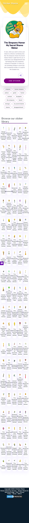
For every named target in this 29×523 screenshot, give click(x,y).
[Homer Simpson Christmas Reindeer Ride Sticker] (20, 344)
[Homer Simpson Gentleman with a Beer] (25, 168)
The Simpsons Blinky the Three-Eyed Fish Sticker (3, 331)
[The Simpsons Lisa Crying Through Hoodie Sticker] (20, 200)
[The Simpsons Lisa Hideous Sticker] (20, 236)
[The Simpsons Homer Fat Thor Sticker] (25, 307)
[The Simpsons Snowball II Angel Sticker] (14, 460)
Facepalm (19, 96)
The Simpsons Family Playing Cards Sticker (9, 313)
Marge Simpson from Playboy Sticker (3, 401)
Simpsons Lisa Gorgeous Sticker (14, 190)
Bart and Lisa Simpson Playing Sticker (20, 451)
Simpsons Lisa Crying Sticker (20, 467)
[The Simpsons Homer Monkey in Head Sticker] (20, 394)
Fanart (20, 100)
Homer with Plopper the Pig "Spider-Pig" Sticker (3, 156)
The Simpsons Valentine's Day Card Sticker (25, 419)
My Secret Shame (19, 104)
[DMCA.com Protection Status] (14, 498)
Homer (22, 93)
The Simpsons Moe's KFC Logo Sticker (25, 366)
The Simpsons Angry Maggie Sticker (14, 260)
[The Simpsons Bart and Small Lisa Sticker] (14, 219)
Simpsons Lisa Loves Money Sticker (14, 435)
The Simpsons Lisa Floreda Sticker (9, 175)
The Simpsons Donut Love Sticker (3, 435)
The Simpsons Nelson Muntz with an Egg (14, 296)
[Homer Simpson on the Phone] (25, 236)
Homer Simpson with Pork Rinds (3, 226)
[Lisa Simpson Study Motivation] (3, 253)
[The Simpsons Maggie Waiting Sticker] (14, 307)
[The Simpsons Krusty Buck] (14, 129)
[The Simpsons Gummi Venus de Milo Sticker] (9, 271)
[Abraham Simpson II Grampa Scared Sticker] (9, 444)
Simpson (7, 89)
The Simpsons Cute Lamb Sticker (25, 157)
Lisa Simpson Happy (3, 351)
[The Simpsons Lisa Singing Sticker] (20, 147)
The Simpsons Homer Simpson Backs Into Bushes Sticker (9, 296)
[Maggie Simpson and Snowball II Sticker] (14, 444)
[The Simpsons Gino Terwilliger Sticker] (3, 201)
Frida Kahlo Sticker (9, 401)
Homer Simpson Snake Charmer (3, 297)
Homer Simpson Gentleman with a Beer (25, 175)
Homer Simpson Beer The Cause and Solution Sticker (25, 331)
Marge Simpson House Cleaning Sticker (25, 190)
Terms (14, 494)
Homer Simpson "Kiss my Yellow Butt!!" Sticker (25, 226)
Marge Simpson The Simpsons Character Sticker (3, 135)
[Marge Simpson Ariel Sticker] (9, 344)
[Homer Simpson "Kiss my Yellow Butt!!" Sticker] (25, 219)
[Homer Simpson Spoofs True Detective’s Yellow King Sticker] (9, 200)
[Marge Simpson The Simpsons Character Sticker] (3, 128)
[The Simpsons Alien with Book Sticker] (25, 444)
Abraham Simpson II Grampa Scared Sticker (9, 450)
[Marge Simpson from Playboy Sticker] (3, 394)
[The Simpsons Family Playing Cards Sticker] (9, 307)
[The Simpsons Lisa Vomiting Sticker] (14, 236)
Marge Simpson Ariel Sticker (9, 351)
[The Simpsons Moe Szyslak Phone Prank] (25, 428)
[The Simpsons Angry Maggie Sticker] (14, 252)
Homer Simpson (19, 89)
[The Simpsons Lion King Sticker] (9, 220)
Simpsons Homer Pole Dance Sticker (9, 136)
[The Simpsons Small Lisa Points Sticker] (25, 288)
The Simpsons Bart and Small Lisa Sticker (14, 226)
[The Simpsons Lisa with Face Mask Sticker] (3, 168)
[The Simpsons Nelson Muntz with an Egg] (14, 288)
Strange (7, 104)
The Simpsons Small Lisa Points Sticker (25, 296)
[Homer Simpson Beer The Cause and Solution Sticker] (25, 323)
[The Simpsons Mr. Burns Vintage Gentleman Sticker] (3, 375)
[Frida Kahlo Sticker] (9, 395)
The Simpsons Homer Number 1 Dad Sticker (14, 277)
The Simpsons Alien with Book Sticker (25, 450)
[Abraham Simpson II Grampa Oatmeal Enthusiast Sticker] (14, 412)
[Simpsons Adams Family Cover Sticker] (20, 220)
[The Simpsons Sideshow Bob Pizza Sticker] (20, 324)
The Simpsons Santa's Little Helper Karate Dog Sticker (20, 383)
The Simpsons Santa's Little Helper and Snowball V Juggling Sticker (9, 155)
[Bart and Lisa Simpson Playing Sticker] (20, 444)
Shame (8, 107)
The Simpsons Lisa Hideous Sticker (20, 243)
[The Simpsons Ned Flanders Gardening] (25, 201)
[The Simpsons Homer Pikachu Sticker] (9, 324)
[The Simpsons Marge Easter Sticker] (14, 168)
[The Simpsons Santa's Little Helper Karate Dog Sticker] (20, 375)
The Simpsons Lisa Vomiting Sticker (14, 243)
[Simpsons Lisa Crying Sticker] (20, 460)
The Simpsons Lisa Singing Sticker (20, 157)
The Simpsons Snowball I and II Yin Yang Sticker (3, 277)
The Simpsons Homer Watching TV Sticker (26, 400)
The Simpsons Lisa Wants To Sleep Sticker (9, 434)
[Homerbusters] (9, 185)
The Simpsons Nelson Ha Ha (3, 366)
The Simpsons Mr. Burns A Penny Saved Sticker (14, 209)
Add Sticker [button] (14, 81)
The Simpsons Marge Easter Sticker (14, 175)
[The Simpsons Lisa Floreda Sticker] (9, 168)
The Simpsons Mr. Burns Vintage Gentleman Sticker (3, 383)
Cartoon (9, 96)
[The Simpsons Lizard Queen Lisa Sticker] (9, 236)
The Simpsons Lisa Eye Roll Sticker (14, 332)
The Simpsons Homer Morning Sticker (9, 384)
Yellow (7, 93)
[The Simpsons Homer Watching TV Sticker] (25, 394)
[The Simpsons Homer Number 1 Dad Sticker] (14, 271)
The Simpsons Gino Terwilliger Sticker (3, 209)
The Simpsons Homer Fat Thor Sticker (25, 314)
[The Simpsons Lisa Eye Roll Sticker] (14, 324)
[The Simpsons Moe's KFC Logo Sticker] (25, 360)
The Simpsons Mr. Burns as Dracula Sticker (14, 350)
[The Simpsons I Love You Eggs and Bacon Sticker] (20, 252)
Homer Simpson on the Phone (25, 243)
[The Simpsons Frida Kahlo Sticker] (20, 428)
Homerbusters (9, 191)
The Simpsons (11, 100)
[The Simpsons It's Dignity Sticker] (25, 460)
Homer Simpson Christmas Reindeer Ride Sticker (20, 350)
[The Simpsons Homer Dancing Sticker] (3, 184)
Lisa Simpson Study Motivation (3, 261)
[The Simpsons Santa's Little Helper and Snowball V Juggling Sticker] (9, 145)
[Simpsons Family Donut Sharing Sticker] (3, 444)
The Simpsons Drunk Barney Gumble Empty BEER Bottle (14, 156)
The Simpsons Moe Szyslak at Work (25, 278)
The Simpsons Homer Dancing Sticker (3, 190)
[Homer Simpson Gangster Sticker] (20, 360)
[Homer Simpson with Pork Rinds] (3, 220)
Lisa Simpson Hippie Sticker (9, 419)
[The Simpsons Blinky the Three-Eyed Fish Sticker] (3, 323)
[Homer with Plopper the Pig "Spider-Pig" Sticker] (3, 147)
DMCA (20, 494)
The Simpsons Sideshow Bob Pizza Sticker (20, 332)
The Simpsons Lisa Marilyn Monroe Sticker (3, 418)
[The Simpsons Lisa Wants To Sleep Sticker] (9, 428)
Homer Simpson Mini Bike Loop (9, 260)
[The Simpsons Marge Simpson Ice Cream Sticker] (20, 288)
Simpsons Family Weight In (20, 279)
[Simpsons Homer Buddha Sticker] (25, 253)
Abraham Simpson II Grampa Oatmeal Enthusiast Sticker (14, 418)
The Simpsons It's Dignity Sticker (25, 466)
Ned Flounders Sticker (3, 467)
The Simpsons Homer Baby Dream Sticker (3, 242)
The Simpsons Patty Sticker (25, 384)
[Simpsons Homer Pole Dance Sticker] (9, 128)
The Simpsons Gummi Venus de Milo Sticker (9, 277)
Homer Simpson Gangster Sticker (20, 366)
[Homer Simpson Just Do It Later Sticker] (14, 376)
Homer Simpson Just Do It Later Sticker (14, 384)
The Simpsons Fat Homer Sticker (9, 366)
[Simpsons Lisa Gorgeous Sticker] (14, 184)
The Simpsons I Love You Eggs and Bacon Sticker (20, 259)
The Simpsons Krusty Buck (14, 136)
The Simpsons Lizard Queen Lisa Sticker (9, 242)
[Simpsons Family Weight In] (20, 272)
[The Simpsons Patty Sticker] (25, 376)
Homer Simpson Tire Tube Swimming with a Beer (20, 313)
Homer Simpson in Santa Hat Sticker (3, 314)
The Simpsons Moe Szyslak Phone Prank (25, 434)
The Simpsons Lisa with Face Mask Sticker (3, 174)
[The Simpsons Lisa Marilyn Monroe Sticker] (3, 412)
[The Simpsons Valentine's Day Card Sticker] (25, 412)
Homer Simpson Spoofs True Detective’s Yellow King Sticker (9, 209)
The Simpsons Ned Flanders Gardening (25, 209)
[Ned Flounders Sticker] (3, 461)
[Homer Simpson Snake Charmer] (3, 289)
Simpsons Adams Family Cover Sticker (20, 226)
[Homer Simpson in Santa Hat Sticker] (3, 307)
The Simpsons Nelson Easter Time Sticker (25, 350)
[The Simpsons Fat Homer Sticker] (9, 360)
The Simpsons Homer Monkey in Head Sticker (20, 400)
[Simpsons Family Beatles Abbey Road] (9, 460)
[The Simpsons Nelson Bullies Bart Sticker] (20, 128)
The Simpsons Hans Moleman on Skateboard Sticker (25, 135)
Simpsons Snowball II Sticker (14, 366)
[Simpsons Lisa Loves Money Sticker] (14, 428)
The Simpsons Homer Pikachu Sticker (9, 332)
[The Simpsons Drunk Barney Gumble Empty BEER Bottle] (14, 146)
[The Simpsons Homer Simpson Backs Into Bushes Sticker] (9, 287)
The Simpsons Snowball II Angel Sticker (14, 466)
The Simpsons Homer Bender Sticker (14, 401)
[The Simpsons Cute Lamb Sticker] (25, 147)
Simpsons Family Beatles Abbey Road (9, 466)
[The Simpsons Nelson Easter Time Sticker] (25, 344)
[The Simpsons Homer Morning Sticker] (9, 376)
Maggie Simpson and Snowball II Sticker (14, 451)
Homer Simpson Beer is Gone (20, 175)
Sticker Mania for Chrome (8, 491)
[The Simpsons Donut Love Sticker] (3, 428)
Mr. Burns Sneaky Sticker (20, 190)
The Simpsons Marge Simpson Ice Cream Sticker (20, 296)
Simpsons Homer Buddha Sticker (25, 261)
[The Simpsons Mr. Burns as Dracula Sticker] (14, 344)
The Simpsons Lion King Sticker (9, 227)
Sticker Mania (10, 3)
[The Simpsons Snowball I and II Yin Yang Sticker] (3, 271)
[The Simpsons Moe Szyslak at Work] (25, 271)
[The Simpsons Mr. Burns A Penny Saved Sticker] (14, 201)
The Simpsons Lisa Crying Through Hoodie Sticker (20, 209)
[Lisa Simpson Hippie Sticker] (9, 412)
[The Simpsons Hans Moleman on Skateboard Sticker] (25, 128)
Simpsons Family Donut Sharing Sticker (3, 451)
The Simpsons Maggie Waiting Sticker (14, 314)
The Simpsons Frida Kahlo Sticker (20, 435)
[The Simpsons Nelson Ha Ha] (3, 360)
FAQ (17, 492)
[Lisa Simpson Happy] (3, 345)
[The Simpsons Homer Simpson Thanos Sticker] (20, 412)
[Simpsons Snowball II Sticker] (14, 360)
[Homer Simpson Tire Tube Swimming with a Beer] (20, 307)
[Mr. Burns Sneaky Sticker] (20, 184)
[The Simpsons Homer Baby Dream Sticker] (3, 236)
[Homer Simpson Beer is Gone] (20, 168)
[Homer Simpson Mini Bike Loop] (9, 252)
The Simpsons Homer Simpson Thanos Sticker (20, 418)
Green (14, 93)
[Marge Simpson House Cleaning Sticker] (25, 184)
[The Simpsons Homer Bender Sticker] (14, 394)
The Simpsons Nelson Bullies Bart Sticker (20, 135)
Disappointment (18, 107)
